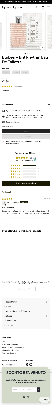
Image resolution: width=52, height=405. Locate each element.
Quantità (5, 91)
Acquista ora (26, 136)
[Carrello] (43, 7)
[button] (7, 86)
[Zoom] (42, 47)
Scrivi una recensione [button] (26, 183)
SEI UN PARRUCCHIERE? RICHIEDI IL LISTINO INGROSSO (26, 2)
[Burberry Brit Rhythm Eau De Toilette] (17, 253)
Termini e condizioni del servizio (13, 347)
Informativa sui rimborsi (10, 350)
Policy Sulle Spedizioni (10, 344)
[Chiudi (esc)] (49, 367)
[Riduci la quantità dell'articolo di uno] (4, 95)
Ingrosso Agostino (12, 7)
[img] (7, 199)
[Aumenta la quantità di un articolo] (12, 95)
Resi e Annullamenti (9, 353)
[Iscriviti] (38, 389)
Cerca (4, 342)
